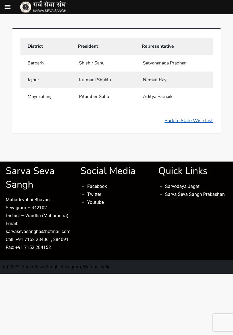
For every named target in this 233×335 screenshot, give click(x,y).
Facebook (97, 186)
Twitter (94, 194)
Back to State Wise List (189, 121)
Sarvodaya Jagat (182, 186)
